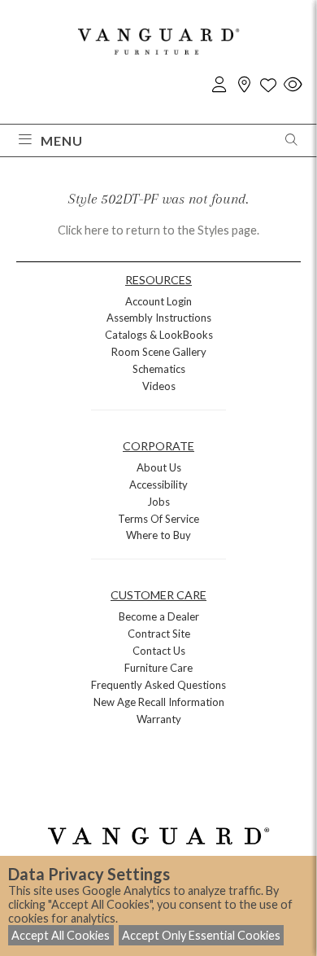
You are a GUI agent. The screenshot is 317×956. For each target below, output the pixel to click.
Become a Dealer (159, 616)
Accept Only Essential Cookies (201, 935)
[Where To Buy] (244, 85)
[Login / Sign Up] (219, 85)
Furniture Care (158, 667)
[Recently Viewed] (292, 85)
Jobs (158, 501)
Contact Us (158, 650)
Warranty (159, 719)
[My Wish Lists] (268, 85)
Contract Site (159, 633)
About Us (159, 467)
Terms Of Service (158, 518)
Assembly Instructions (158, 317)
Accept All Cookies (60, 935)
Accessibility (158, 484)
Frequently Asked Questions (158, 684)
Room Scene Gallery (158, 351)
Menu (62, 140)
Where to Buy (158, 535)
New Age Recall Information (158, 701)
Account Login (158, 301)
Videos (159, 385)
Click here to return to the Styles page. (158, 230)
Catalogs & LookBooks (159, 334)
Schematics (158, 368)
